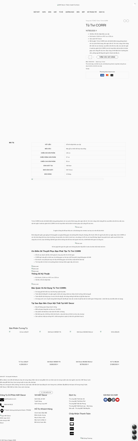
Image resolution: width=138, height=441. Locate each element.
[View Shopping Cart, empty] (134, 5)
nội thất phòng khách (108, 64)
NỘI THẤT (37, 12)
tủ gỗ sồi (117, 64)
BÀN (49, 12)
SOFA (44, 12)
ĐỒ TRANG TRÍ (92, 12)
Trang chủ (88, 20)
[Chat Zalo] (134, 432)
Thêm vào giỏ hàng (107, 57)
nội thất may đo (98, 64)
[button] (3, 5)
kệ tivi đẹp (91, 64)
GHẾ (55, 12)
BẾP (83, 12)
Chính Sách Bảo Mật (40, 413)
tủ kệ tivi (90, 66)
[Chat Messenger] (134, 427)
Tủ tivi (98, 20)
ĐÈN (78, 12)
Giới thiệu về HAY (39, 399)
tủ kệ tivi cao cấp (97, 66)
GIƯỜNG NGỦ (70, 12)
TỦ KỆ (61, 12)
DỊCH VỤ (101, 12)
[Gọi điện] (134, 437)
